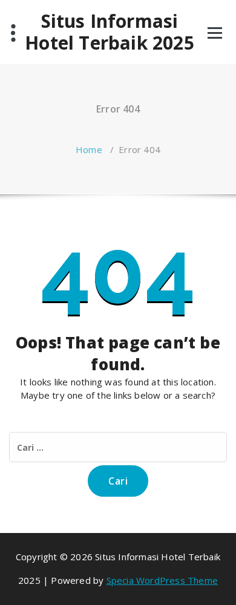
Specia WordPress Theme (162, 580)
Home (89, 149)
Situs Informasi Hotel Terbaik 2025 (109, 32)
